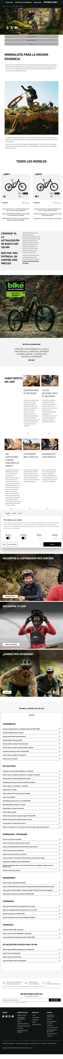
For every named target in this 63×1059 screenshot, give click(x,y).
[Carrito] (58, 2)
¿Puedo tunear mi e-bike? (10, 790)
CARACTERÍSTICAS (31, 40)
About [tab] (20, 513)
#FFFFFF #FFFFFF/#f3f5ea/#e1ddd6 (7, 196)
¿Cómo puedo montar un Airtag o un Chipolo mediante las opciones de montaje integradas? (28, 890)
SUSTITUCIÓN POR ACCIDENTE (52, 1022)
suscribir (54, 1000)
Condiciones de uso (35, 1043)
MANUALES (50, 1025)
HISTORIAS (20, 1028)
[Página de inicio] (50, 2)
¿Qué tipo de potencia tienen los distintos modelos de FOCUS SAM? (21, 729)
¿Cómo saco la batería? (9, 797)
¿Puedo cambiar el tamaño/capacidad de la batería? (17, 778)
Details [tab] (14, 513)
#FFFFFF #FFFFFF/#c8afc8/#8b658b (38, 196)
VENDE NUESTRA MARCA (23, 1026)
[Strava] (13, 1016)
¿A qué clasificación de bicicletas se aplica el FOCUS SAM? (19, 937)
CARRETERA (35, 1020)
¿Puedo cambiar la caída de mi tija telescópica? (15, 744)
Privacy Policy (18, 1002)
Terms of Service (23, 1002)
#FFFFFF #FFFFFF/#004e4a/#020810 (36, 196)
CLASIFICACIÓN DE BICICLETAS (52, 1030)
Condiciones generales (8, 1043)
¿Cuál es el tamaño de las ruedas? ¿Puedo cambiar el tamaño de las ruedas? (24, 858)
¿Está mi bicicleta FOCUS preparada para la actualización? (18, 949)
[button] (2, 2)
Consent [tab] (8, 513)
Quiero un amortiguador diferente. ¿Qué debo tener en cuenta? (20, 910)
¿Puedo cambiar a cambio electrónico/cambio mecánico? (18, 747)
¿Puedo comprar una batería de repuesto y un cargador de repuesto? (21, 775)
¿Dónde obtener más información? (12, 957)
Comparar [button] (26, 203)
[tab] (31, 715)
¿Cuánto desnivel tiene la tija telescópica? (14, 736)
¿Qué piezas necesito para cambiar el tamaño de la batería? (19, 782)
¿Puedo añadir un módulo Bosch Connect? (14, 823)
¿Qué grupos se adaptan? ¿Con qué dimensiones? (16, 861)
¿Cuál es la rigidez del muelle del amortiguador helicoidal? (19, 917)
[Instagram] (3, 1016)
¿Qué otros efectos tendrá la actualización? (14, 960)
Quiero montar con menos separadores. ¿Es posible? (17, 933)
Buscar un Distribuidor (23, 2)
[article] (15, 187)
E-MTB (34, 1015)
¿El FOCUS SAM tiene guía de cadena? (13, 733)
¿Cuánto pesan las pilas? (9, 812)
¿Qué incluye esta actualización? (12, 953)
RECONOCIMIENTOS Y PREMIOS (22, 1031)
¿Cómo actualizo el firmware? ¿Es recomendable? (16, 793)
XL (26, 196)
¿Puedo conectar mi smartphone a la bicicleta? (15, 786)
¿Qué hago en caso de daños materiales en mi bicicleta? (18, 771)
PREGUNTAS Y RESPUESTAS (50, 1016)
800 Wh (25, 193)
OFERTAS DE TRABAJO (23, 1024)
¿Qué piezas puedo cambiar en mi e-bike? (14, 804)
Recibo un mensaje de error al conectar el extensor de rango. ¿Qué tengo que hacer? (26, 827)
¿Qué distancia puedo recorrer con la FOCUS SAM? (17, 801)
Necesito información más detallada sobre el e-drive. (17, 819)
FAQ (32, 44)
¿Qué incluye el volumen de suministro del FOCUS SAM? (18, 894)
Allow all (52, 544)
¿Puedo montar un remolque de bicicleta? (14, 883)
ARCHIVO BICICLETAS (52, 1027)
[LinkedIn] (6, 1016)
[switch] (24, 538)
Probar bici (38, 2)
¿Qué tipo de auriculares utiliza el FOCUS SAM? (16, 751)
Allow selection (13, 544)
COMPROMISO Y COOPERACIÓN (21, 1018)
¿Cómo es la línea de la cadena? (11, 870)
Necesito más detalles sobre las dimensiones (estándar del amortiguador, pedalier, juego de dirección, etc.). (28, 866)
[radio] (20, 193)
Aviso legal (44, 1043)
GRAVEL (34, 1022)
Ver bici (31, 360)
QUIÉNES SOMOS (21, 1015)
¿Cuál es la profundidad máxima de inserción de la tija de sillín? (20, 847)
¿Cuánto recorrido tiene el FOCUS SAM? (14, 914)
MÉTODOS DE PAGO (52, 1033)
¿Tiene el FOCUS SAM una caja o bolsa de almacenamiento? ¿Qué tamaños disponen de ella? (28, 886)
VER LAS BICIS (31, 37)
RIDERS (19, 1021)
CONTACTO (50, 1036)
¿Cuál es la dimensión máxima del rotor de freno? (16, 843)
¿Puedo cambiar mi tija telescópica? (12, 740)
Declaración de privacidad (22, 1043)
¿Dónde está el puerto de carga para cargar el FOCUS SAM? (19, 816)
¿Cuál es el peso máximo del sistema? (13, 850)
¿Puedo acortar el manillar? (10, 759)
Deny (4, 544)
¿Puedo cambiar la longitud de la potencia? (14, 755)
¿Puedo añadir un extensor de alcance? (13, 808)
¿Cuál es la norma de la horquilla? (12, 839)
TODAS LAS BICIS (36, 1024)
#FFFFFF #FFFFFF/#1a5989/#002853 (4, 196)
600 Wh (20, 193)
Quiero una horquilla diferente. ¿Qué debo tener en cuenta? (19, 906)
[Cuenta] (61, 2)
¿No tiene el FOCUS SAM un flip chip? (13, 930)
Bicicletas (9, 2)
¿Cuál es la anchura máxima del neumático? (15, 854)
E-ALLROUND (35, 1017)
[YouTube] (10, 1016)
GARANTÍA (49, 1019)
